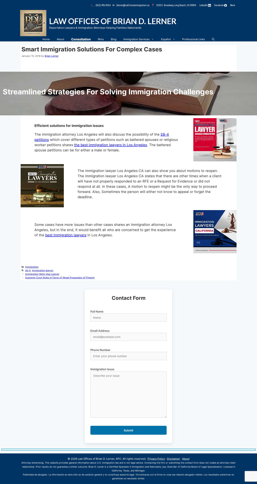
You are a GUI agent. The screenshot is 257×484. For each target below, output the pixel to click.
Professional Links (193, 39)
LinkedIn (203, 5)
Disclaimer (173, 458)
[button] (213, 39)
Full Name (96, 311)
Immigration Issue (102, 369)
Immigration (31, 267)
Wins (101, 39)
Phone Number (100, 350)
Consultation (81, 39)
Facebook (219, 5)
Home (46, 39)
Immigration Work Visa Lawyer (42, 274)
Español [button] (166, 39)
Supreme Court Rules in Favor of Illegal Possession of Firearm (60, 277)
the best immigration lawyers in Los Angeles (110, 145)
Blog (113, 39)
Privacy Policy (156, 458)
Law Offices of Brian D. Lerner (112, 21)
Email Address (100, 330)
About (60, 39)
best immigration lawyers (65, 235)
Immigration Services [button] (136, 39)
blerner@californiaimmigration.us (132, 5)
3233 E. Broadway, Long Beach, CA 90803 (176, 5)
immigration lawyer (42, 270)
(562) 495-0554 (103, 5)
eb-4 (28, 270)
